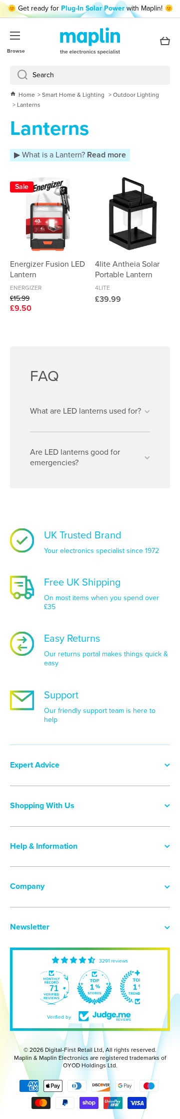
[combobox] (90, 75)
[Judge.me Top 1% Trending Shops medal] (137, 987)
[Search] (19, 75)
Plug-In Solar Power (92, 8)
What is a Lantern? (73, 154)
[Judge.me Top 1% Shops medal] (94, 987)
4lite (102, 287)
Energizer (26, 287)
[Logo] (90, 41)
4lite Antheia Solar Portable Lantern (127, 269)
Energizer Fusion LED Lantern (47, 269)
